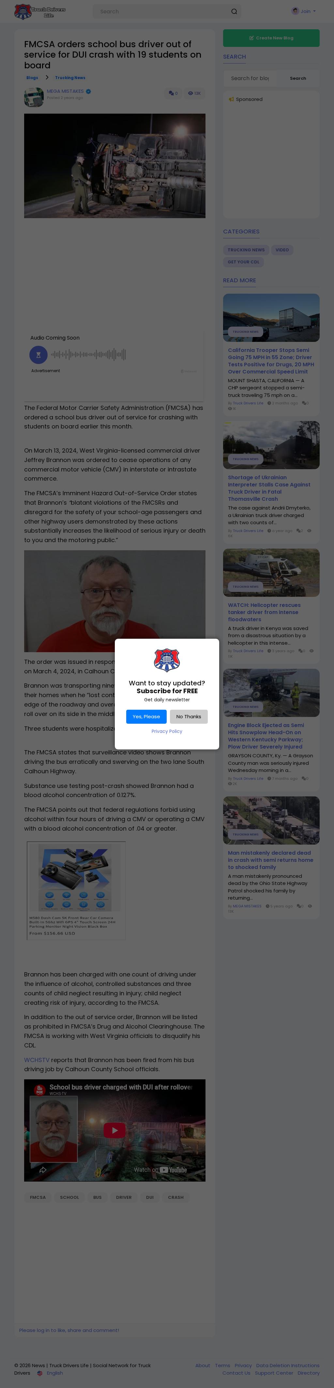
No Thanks (188, 716)
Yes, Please (146, 716)
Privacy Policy (167, 731)
